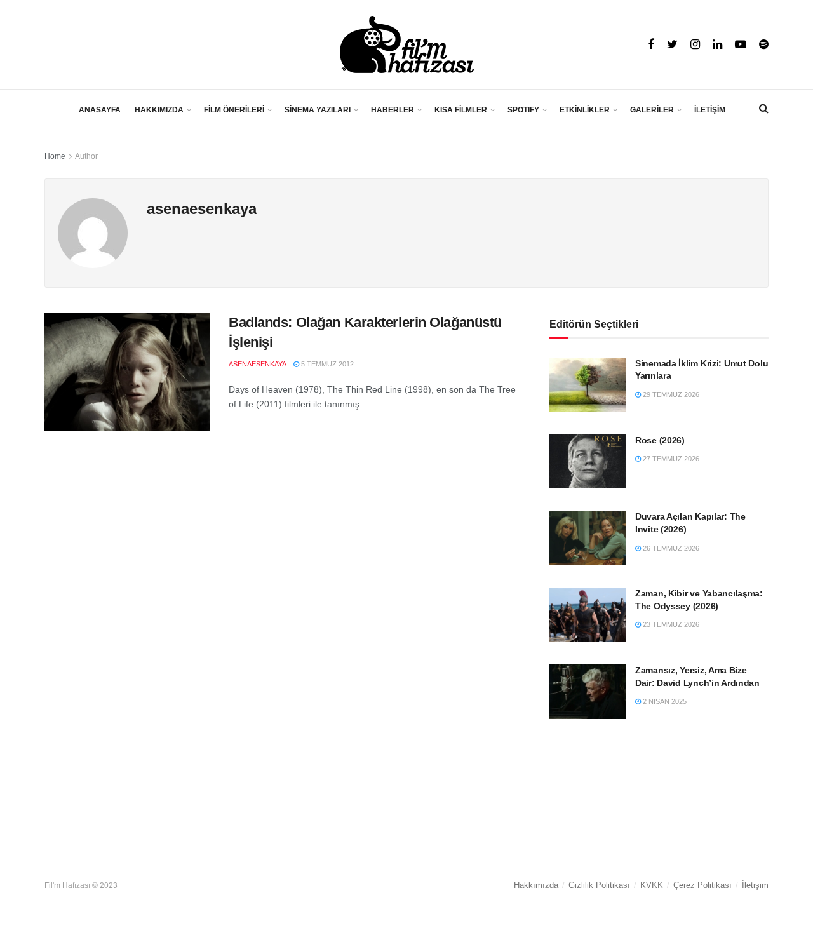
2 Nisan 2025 (664, 701)
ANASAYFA (100, 109)
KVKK (651, 885)
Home (54, 156)
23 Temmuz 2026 (670, 624)
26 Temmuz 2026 (670, 548)
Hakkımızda (536, 885)
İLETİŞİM (709, 109)
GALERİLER (652, 109)
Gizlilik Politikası (599, 885)
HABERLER (392, 109)
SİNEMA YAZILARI (318, 109)
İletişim (755, 885)
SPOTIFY (523, 109)
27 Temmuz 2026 (670, 458)
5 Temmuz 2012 (326, 364)
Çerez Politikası (702, 885)
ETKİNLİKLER (585, 109)
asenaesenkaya (257, 364)
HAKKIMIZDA (159, 109)
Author (86, 156)
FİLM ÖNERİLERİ (234, 109)
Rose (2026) (660, 440)
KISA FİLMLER (460, 109)
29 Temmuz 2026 (670, 394)
